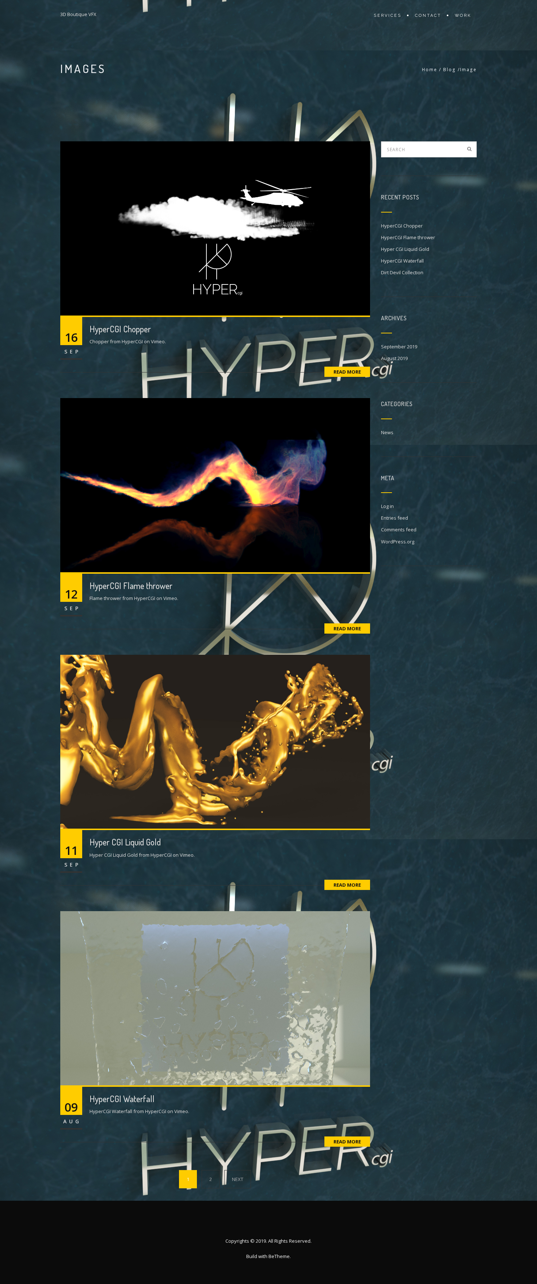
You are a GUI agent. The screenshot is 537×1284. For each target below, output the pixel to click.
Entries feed (394, 518)
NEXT (237, 1179)
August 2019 (394, 358)
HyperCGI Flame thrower (131, 585)
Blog (449, 69)
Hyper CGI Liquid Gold (125, 842)
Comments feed (398, 529)
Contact (428, 15)
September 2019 (399, 346)
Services (387, 15)
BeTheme (279, 1256)
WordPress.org (397, 541)
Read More (347, 371)
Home (429, 69)
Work (463, 15)
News (387, 432)
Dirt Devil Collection (402, 272)
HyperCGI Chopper (120, 329)
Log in (387, 506)
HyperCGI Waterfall (122, 1098)
